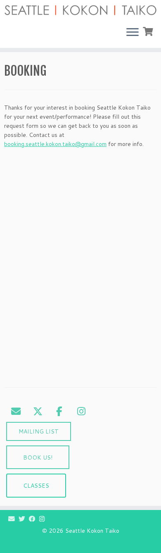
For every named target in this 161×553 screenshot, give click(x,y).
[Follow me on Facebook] (34, 518)
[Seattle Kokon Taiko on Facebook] (59, 411)
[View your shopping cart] (149, 30)
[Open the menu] (132, 33)
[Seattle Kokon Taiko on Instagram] (80, 411)
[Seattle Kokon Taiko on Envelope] (15, 411)
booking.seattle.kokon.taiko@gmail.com (55, 144)
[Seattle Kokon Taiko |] (80, 10)
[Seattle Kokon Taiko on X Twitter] (37, 411)
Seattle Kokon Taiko (92, 530)
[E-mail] (13, 518)
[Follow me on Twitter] (24, 518)
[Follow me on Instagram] (44, 518)
